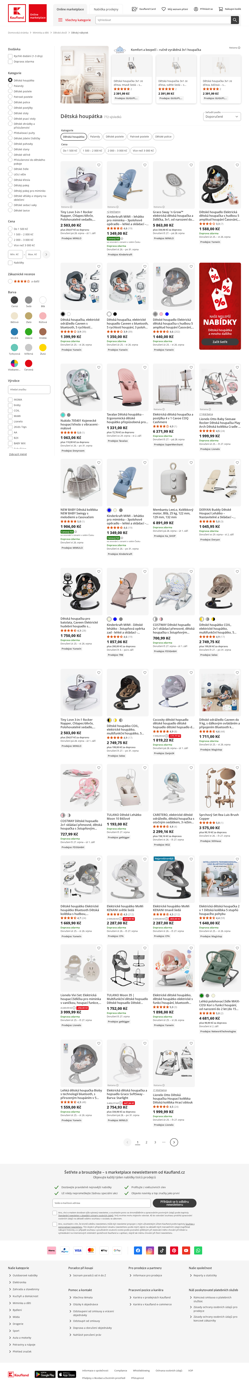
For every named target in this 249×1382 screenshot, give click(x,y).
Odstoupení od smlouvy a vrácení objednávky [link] (93, 1313)
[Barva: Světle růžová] (161, 314)
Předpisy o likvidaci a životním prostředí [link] (103, 1378)
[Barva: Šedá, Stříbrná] (207, 619)
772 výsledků (112, 117)
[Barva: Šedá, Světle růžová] (161, 619)
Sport (16, 1330)
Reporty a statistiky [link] (205, 1275)
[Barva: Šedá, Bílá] (155, 619)
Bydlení (17, 1310)
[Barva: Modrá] (167, 314)
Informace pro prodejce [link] (147, 1275)
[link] (106, 9)
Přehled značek (22, 1351)
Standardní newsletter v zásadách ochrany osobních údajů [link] (85, 1215)
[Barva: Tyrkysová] (63, 415)
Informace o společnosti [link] (95, 1370)
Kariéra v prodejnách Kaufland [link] (152, 1297)
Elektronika (19, 1282)
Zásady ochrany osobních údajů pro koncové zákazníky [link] (215, 1318)
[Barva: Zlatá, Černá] (109, 720)
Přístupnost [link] (137, 1378)
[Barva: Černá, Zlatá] (213, 619)
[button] (74, 137)
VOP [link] (190, 1370)
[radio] (27, 80)
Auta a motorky (22, 1337)
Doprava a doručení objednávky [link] (92, 1328)
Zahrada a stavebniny (26, 1289)
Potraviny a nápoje (24, 1344)
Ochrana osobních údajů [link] (169, 1370)
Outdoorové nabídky (25, 1275)
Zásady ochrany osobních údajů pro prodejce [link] (215, 1309)
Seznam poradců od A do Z (89, 1275)
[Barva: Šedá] (155, 314)
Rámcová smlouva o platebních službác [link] (213, 1299)
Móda (16, 1317)
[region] (151, 74)
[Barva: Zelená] (201, 995)
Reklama (233, 48)
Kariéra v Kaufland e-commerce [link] (152, 1304)
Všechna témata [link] (83, 1297)
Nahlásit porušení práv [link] (87, 1334)
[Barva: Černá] (63, 314)
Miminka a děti (22, 1303)
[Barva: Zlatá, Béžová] (115, 720)
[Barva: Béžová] (115, 510)
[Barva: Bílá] (68, 314)
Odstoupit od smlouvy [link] (86, 1321)
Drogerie (18, 1324)
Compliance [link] (120, 1370)
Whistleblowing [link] (141, 1370)
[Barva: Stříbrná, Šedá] (120, 720)
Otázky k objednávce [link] (85, 1304)
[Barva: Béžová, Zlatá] (201, 619)
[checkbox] (27, 56)
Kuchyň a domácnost (25, 1296)
